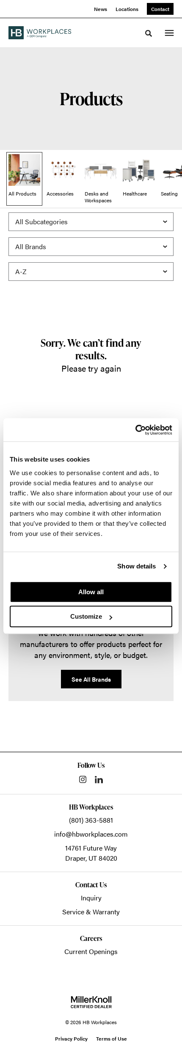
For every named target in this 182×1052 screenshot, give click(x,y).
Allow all (91, 591)
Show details (136, 566)
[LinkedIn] (99, 779)
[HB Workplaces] (39, 32)
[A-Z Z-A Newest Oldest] (91, 271)
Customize (86, 616)
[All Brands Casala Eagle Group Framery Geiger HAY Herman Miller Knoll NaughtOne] (91, 246)
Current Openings (91, 951)
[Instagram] (82, 779)
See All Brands (91, 679)
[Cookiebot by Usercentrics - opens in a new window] (135, 429)
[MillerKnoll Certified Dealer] (91, 1002)
